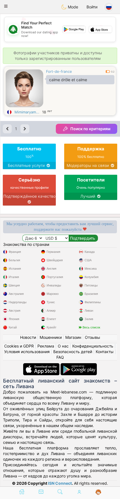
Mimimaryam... (27, 112)
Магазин (73, 337)
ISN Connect (60, 483)
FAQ (60, 357)
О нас (63, 346)
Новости (28, 337)
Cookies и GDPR (19, 346)
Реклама (45, 346)
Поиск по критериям (90, 128)
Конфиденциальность (92, 346)
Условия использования (27, 351)
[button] (6, 6)
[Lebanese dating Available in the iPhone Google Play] (79, 365)
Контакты (105, 351)
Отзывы (92, 337)
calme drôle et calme (68, 79)
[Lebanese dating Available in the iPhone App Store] (42, 365)
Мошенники (51, 337)
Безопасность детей (72, 351)
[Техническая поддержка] (98, 492)
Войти (92, 6)
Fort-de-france (59, 71)
